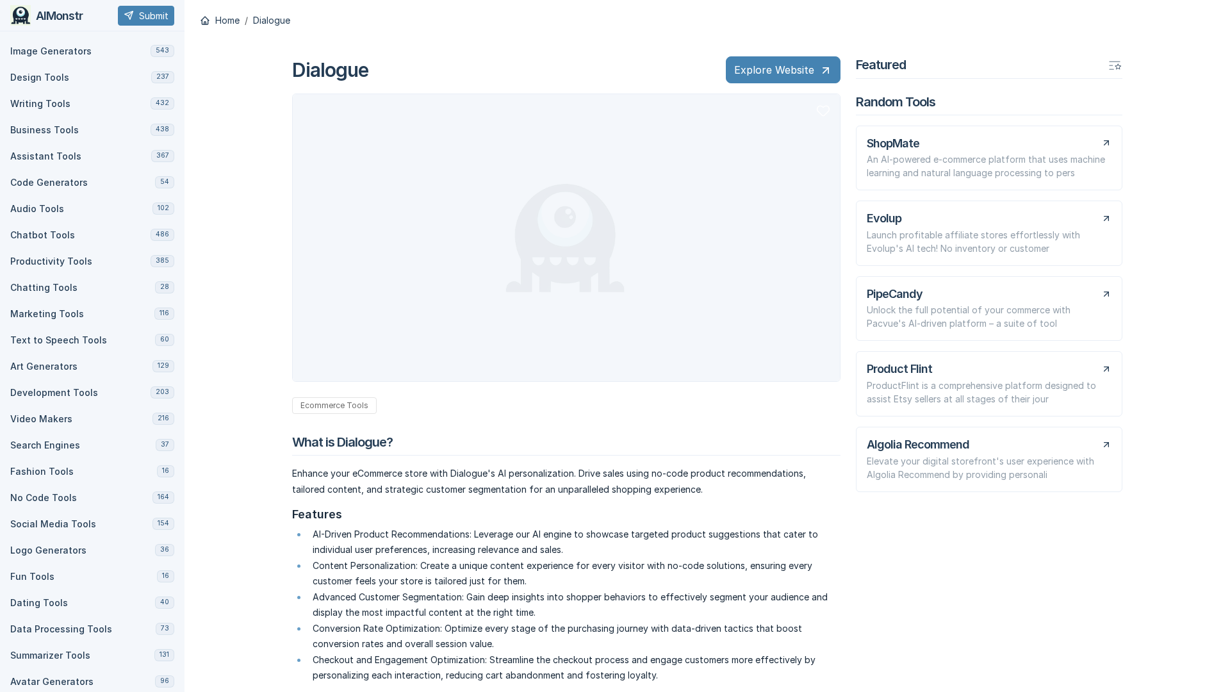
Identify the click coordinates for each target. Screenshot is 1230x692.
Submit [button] (153, 15)
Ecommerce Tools (334, 405)
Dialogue (271, 20)
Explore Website (774, 69)
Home (226, 20)
